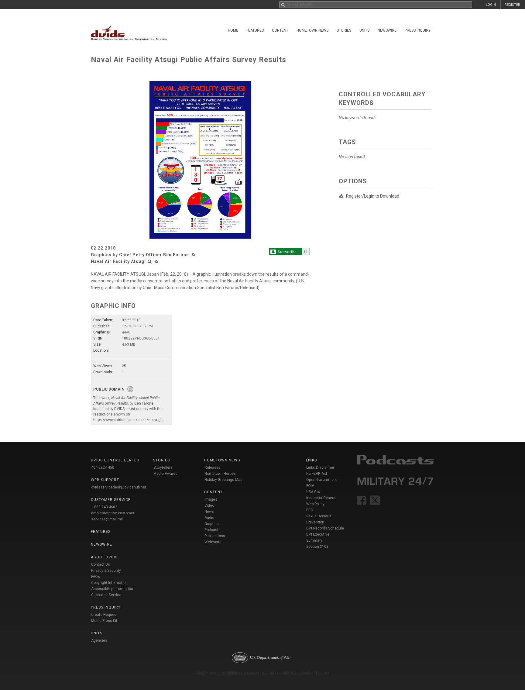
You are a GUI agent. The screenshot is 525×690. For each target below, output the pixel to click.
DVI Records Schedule (325, 528)
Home (233, 30)
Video (209, 505)
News (209, 511)
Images (210, 499)
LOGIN (491, 5)
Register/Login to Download (372, 196)
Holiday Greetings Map (223, 480)
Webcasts (212, 542)
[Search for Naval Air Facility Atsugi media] (150, 261)
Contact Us (100, 564)
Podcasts (212, 530)
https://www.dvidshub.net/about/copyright (128, 420)
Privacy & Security (106, 570)
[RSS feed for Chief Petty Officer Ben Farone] (194, 254)
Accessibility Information (112, 589)
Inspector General (321, 498)
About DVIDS (104, 557)
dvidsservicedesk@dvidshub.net (118, 487)
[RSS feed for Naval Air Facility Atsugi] (156, 261)
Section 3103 (317, 546)
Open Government (321, 480)
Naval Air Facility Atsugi (118, 261)
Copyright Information (109, 583)
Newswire (387, 30)
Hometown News (312, 30)
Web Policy (315, 504)
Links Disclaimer (320, 467)
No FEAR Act (316, 473)
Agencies (99, 640)
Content (280, 30)
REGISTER (512, 5)
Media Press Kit (104, 621)
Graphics (212, 524)
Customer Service (106, 595)
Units (364, 30)
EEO (309, 510)
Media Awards (165, 473)
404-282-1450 (102, 467)
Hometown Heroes (220, 473)
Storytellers (163, 467)
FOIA (310, 486)
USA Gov (313, 492)
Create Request (104, 614)
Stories (344, 30)
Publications (214, 536)
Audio (209, 518)
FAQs (95, 576)
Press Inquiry (418, 30)
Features (255, 30)
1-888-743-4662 (104, 507)
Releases (212, 467)
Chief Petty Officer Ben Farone (154, 254)
